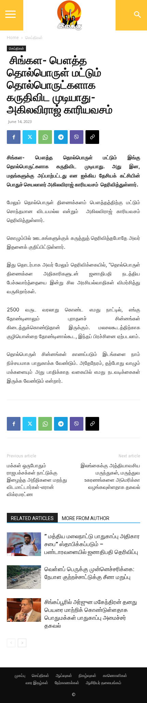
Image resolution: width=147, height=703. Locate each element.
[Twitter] (29, 137)
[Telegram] (61, 137)
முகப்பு (20, 675)
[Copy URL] (92, 137)
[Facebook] (14, 137)
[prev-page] (11, 643)
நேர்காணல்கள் (67, 683)
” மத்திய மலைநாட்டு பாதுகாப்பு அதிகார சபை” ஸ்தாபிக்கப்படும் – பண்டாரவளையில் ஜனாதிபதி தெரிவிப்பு (92, 544)
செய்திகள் (34, 37)
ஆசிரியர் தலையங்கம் (103, 683)
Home (13, 37)
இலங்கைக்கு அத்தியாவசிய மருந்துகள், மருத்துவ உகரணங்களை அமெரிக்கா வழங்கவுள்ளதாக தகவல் (110, 476)
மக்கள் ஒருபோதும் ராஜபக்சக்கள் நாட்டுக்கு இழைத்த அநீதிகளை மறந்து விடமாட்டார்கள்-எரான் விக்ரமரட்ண (37, 480)
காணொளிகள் (115, 675)
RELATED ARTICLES (32, 518)
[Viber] (76, 137)
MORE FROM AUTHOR (85, 518)
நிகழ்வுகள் (87, 675)
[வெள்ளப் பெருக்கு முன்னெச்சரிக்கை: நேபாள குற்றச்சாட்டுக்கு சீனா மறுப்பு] (24, 577)
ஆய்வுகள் (64, 675)
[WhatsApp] (45, 137)
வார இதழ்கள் (37, 683)
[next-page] (22, 643)
